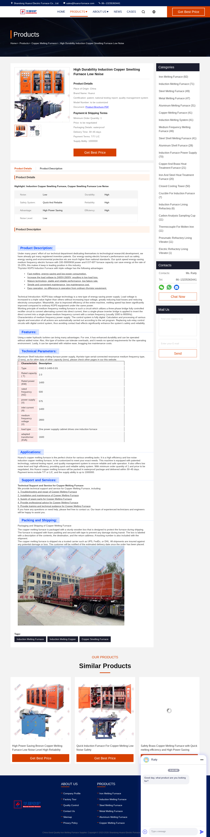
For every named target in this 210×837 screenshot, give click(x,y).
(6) (173, 206)
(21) (172, 165)
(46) (174, 129)
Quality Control (71, 805)
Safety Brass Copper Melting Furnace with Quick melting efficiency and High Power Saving (104, 747)
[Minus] (202, 760)
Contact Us (69, 811)
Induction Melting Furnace (30, 639)
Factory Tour (69, 799)
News (118, 11)
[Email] (176, 287)
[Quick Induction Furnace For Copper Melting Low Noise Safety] (40, 711)
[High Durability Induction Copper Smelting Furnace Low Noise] (42, 94)
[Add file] (145, 831)
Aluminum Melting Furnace (113, 817)
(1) (173, 251)
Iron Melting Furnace (110, 793)
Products (77, 11)
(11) (177, 217)
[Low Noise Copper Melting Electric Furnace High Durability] (169, 711)
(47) (174, 98)
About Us (99, 11)
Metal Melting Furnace (111, 811)
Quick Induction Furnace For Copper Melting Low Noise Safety (40, 747)
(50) (174, 186)
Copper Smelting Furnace (95, 639)
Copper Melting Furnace (44, 43)
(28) (176, 145)
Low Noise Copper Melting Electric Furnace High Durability (169, 747)
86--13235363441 (110, 3)
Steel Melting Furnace (110, 805)
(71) (176, 84)
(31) (177, 105)
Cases (131, 11)
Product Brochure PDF (97, 107)
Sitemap (67, 817)
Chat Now (178, 296)
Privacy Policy (70, 823)
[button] (16, 717)
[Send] (201, 831)
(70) (178, 154)
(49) (174, 91)
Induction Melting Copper (63, 639)
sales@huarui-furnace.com (80, 3)
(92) (173, 76)
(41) (175, 112)
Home (61, 11)
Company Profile (72, 793)
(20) (176, 177)
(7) (177, 195)
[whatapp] (169, 287)
